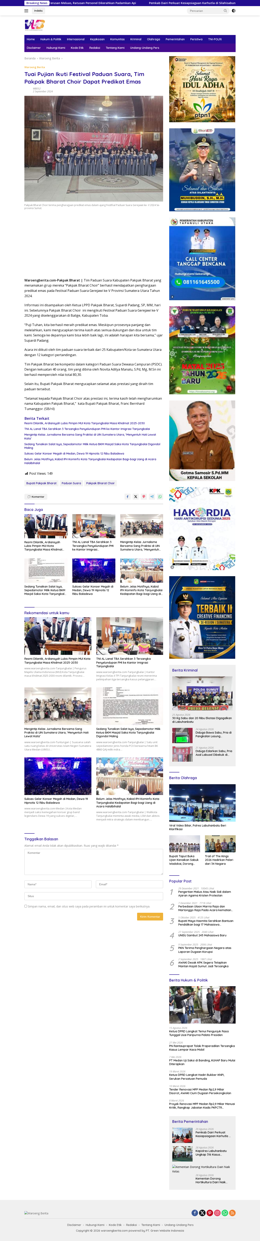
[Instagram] (217, 1213)
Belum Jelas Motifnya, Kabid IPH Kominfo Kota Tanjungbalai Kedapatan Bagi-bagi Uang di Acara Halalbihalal (90, 461)
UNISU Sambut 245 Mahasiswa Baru (202, 935)
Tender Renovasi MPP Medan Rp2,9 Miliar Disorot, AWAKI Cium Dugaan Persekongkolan (200, 1091)
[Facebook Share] (128, 497)
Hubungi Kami (56, 48)
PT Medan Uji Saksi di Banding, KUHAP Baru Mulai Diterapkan (202, 1062)
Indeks (38, 10)
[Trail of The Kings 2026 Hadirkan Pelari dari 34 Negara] (220, 844)
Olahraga (153, 39)
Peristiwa (196, 39)
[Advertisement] (93, 245)
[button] (225, 10)
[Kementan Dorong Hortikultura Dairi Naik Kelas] (202, 1169)
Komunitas (117, 39)
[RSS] (232, 1213)
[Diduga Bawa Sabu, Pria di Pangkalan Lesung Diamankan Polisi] (182, 735)
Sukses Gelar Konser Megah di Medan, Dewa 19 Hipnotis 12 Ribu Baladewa (74, 453)
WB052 (37, 88)
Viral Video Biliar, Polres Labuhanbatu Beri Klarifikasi (197, 827)
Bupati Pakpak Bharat (41, 483)
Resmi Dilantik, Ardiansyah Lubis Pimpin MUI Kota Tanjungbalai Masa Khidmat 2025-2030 (84, 423)
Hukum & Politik (50, 39)
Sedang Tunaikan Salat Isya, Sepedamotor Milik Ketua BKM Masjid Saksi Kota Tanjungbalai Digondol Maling (92, 446)
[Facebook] (195, 1213)
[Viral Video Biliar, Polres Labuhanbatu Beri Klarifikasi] (202, 803)
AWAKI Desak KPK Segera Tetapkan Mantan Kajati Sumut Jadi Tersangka (203, 964)
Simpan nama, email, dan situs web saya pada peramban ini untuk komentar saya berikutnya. (89, 906)
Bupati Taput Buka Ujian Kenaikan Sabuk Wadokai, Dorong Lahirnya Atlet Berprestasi (184, 860)
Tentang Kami (115, 48)
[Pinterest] (210, 1213)
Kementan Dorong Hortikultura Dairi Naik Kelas (211, 1180)
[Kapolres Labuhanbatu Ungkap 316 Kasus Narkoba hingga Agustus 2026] (182, 1153)
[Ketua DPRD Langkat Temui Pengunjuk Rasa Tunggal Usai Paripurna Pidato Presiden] (202, 1005)
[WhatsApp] (225, 1213)
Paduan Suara (71, 483)
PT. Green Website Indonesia (165, 1230)
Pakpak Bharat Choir (100, 483)
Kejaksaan (97, 39)
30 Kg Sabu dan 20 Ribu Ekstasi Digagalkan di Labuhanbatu (202, 720)
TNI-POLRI (215, 39)
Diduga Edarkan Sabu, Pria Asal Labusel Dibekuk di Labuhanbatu (214, 753)
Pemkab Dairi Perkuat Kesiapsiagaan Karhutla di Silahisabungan (123, 3)
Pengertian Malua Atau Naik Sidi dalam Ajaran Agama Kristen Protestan (204, 893)
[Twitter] (202, 1213)
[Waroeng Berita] (47, 25)
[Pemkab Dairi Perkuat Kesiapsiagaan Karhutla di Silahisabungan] (182, 1135)
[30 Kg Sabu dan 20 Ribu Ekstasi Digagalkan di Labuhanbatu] (202, 693)
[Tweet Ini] (136, 497)
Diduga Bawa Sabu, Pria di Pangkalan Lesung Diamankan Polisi (214, 734)
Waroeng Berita (34, 67)
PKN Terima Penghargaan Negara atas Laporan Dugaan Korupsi (204, 949)
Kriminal (135, 39)
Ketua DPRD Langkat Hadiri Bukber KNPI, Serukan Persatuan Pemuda (196, 1076)
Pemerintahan (175, 39)
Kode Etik (77, 48)
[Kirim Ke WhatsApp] (160, 497)
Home (31, 39)
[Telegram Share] (152, 497)
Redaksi (94, 48)
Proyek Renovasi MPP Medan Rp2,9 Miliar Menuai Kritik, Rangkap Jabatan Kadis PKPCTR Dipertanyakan (202, 1105)
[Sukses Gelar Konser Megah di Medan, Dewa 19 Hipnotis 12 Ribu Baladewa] (93, 570)
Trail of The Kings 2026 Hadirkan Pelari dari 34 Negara (219, 859)
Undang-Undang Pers (144, 48)
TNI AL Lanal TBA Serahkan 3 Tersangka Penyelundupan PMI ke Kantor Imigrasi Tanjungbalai (87, 429)
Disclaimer (34, 48)
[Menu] (27, 10)
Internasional (75, 39)
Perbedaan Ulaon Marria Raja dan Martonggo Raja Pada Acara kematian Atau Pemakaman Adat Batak (204, 908)
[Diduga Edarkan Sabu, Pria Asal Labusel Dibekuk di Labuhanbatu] (182, 754)
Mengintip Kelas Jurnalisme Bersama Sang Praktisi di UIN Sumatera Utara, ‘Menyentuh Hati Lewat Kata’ (90, 436)
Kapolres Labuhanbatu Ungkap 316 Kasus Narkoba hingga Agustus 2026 (213, 1152)
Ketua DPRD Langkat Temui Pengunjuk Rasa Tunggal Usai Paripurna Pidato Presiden (199, 1033)
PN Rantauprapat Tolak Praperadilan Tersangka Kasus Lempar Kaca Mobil (202, 1047)
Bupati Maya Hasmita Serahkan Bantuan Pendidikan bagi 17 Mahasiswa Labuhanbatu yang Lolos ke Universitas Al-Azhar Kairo (205, 922)
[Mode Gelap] (234, 10)
